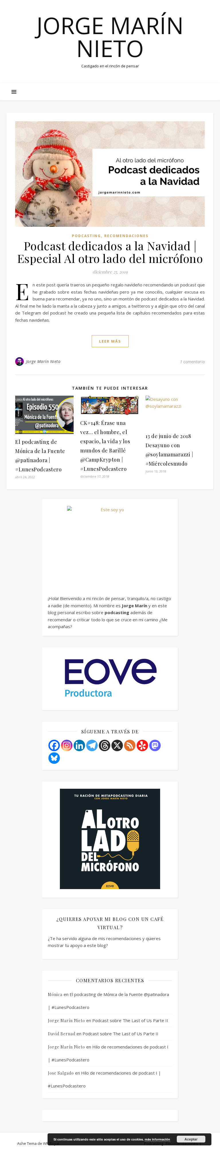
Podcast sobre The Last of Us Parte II (130, 1020)
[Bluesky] (54, 758)
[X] (117, 745)
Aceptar (191, 1139)
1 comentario (192, 361)
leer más (110, 341)
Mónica (55, 994)
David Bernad (61, 1033)
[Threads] (104, 745)
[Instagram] (66, 745)
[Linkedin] (79, 745)
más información (157, 1139)
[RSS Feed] (129, 745)
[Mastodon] (155, 745)
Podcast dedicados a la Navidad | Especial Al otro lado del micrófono (110, 252)
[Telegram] (92, 745)
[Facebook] (54, 745)
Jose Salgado (61, 1073)
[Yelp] (142, 745)
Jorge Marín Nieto (110, 37)
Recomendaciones (126, 235)
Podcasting (86, 235)
